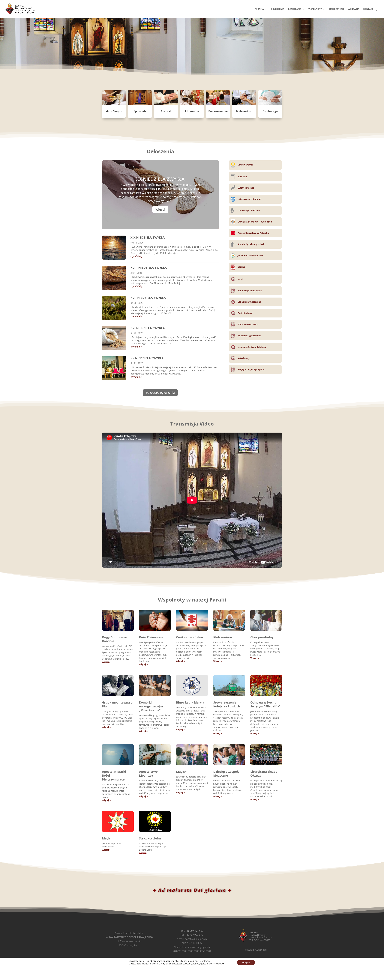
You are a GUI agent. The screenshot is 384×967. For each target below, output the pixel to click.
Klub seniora (222, 637)
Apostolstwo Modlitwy (148, 774)
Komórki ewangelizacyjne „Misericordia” (151, 706)
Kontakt (368, 9)
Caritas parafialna (189, 637)
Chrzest (166, 111)
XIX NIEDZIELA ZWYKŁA (147, 237)
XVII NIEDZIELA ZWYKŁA (148, 298)
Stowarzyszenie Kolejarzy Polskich (226, 704)
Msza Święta (113, 111)
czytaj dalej (136, 256)
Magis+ (181, 772)
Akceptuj (246, 962)
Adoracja (353, 9)
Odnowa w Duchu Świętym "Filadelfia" (265, 704)
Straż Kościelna (150, 838)
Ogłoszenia (277, 9)
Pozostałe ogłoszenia (160, 393)
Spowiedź (140, 111)
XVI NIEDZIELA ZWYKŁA (147, 328)
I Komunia (192, 111)
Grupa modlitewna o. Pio (117, 704)
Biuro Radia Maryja (190, 702)
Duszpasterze (336, 9)
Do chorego (270, 111)
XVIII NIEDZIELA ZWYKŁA (148, 268)
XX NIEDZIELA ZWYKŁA (160, 179)
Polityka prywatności (255, 949)
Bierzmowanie (218, 111)
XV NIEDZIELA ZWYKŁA (147, 358)
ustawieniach (218, 963)
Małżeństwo (244, 111)
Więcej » (106, 661)
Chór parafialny (261, 637)
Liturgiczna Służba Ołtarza (263, 774)
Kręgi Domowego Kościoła (114, 639)
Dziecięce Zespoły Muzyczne (226, 774)
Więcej (160, 210)
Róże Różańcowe (151, 637)
